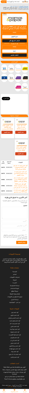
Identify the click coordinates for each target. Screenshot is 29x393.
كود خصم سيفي (15, 343)
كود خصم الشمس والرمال (14, 318)
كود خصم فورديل (14, 337)
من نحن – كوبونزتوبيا (14, 302)
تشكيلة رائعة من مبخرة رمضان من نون (14, 376)
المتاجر (15, 274)
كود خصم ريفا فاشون (14, 346)
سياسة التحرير (15, 299)
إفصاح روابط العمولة (15, 294)
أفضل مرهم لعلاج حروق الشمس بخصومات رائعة (14, 370)
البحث (4, 2)
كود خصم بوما (14, 351)
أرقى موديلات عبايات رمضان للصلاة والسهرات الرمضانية (14, 373)
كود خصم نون (14, 312)
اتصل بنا (15, 283)
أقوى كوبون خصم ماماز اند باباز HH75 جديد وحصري (20, 191)
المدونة (15, 280)
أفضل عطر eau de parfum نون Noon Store (14, 367)
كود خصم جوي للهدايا (14, 349)
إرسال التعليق (21, 242)
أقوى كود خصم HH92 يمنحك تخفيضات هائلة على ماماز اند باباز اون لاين (20, 186)
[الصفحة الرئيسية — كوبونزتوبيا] (25, 2)
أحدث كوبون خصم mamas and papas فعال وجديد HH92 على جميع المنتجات (7, 129)
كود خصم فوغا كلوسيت (15, 335)
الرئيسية (15, 271)
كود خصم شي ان (14, 340)
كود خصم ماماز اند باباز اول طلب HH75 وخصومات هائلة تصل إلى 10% (20, 167)
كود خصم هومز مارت (15, 321)
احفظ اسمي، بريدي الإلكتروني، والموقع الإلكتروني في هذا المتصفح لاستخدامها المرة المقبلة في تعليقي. (15, 237)
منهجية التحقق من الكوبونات (14, 297)
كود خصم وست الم (15, 323)
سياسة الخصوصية (14, 285)
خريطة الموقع (14, 291)
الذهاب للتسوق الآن (14, 41)
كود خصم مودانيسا (15, 329)
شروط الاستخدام (15, 288)
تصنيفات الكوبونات (15, 277)
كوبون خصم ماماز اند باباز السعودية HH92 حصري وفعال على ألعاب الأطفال (21, 150)
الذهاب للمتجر (14, 55)
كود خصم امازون (15, 315)
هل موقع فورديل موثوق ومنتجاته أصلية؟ (14, 379)
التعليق (25, 205)
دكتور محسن (10, 386)
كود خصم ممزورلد (14, 332)
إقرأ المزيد (6, 98)
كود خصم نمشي (15, 326)
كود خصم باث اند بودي (15, 354)
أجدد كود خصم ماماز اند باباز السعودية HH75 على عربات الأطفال (21, 128)
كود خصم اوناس (15, 357)
